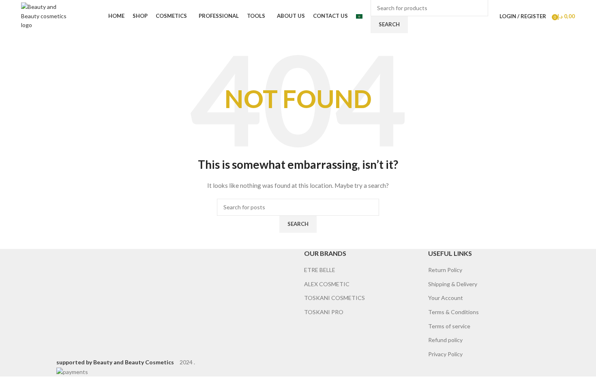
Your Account (445, 297)
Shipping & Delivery (452, 284)
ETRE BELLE (319, 269)
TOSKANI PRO (323, 311)
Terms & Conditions (453, 311)
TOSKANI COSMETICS (334, 297)
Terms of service (449, 326)
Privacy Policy (445, 354)
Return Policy (445, 269)
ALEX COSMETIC (326, 284)
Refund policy (445, 339)
